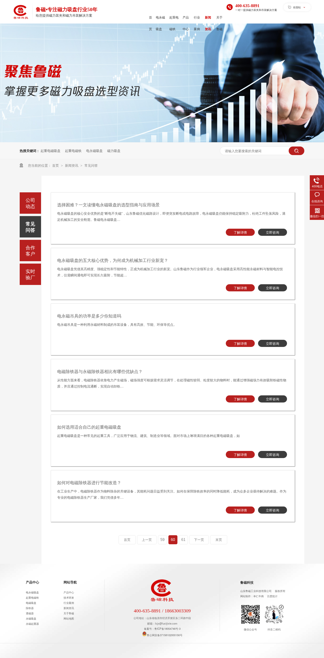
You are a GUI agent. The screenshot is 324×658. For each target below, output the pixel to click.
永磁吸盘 (31, 618)
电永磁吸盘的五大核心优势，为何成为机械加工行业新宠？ (112, 260)
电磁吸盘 (31, 603)
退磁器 (30, 613)
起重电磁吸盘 (50, 150)
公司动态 (30, 202)
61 (183, 540)
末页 (218, 540)
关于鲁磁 (219, 23)
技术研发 (69, 597)
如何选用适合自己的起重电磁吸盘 (89, 427)
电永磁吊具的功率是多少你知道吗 (89, 315)
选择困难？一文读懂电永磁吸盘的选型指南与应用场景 (108, 204)
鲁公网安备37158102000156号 (164, 635)
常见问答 (91, 165)
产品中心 (186, 23)
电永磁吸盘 (160, 23)
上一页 (147, 540)
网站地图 (69, 618)
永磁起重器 (32, 623)
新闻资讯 (208, 23)
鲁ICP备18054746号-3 (167, 628)
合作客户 (30, 250)
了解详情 (240, 232)
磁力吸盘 (113, 150)
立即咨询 (272, 232)
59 (162, 540)
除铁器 (30, 608)
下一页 (199, 540)
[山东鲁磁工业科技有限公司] (20, 13)
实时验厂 (30, 274)
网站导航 (70, 582)
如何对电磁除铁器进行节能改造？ (89, 482)
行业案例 (197, 23)
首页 (150, 23)
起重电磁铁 (174, 23)
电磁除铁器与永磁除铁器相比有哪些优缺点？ (100, 371)
